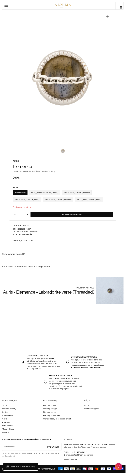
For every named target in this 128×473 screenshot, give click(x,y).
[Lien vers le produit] (63, 290)
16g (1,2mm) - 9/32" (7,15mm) (58, 199)
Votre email (9, 446)
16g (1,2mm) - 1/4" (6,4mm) (27, 199)
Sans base (20, 192)
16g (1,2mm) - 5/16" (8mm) (89, 199)
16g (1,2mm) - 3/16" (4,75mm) (44, 192)
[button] (6, 5)
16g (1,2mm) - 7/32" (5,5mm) (77, 192)
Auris (16, 161)
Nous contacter (71, 459)
